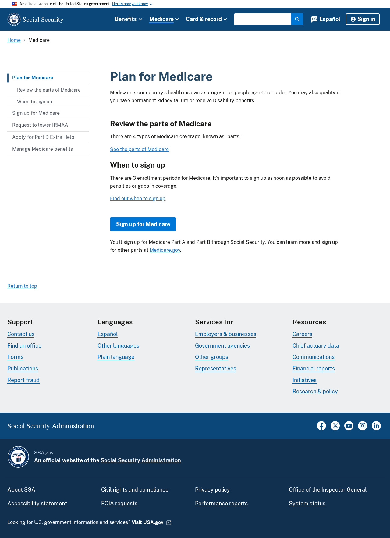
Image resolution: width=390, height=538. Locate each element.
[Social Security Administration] (18, 457)
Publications (22, 368)
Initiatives (304, 380)
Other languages (118, 345)
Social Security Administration (141, 460)
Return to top (22, 286)
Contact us (20, 334)
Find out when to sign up (137, 198)
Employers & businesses (225, 334)
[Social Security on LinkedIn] (376, 428)
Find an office (24, 345)
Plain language (116, 357)
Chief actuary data (315, 345)
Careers (302, 334)
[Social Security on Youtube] (348, 428)
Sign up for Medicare (143, 224)
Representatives (215, 368)
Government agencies (222, 345)
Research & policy (315, 391)
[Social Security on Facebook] (321, 428)
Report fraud (23, 380)
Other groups (211, 357)
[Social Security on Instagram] (362, 428)
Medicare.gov (165, 250)
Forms (15, 357)
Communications (313, 357)
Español (329, 19)
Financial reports (313, 368)
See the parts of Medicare (139, 149)
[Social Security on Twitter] (335, 428)
